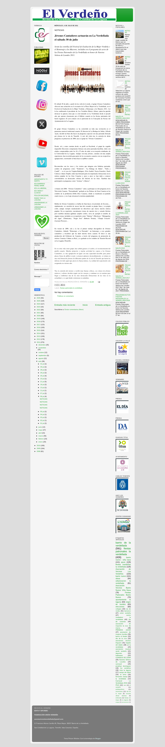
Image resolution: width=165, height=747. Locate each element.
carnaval (119, 664)
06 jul (42, 396)
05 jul (42, 411)
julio (40, 361)
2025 (39, 301)
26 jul (42, 373)
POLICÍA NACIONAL (41, 195)
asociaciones (125, 702)
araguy (117, 702)
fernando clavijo (121, 676)
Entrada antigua (103, 305)
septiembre (42, 355)
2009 (39, 448)
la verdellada (121, 679)
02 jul (42, 420)
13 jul (42, 387)
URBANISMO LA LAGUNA (40, 208)
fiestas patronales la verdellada (71, 288)
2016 (39, 327)
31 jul (42, 364)
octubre (41, 352)
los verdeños (125, 668)
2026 (39, 298)
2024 (39, 304)
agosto (41, 358)
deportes (119, 653)
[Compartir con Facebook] (62, 285)
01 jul (42, 423)
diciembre (42, 345)
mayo (40, 430)
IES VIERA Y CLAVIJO (38, 192)
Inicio (85, 305)
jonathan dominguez (123, 666)
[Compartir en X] (60, 285)
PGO (117, 685)
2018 (39, 321)
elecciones (120, 607)
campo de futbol (125, 672)
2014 (39, 333)
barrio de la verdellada (123, 544)
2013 (39, 336)
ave (125, 685)
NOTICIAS (43, 399)
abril (40, 433)
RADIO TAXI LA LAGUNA (39, 199)
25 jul (42, 376)
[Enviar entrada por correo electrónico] (98, 282)
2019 (39, 318)
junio (40, 427)
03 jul (42, 417)
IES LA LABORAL (40, 188)
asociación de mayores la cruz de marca (123, 626)
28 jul (42, 370)
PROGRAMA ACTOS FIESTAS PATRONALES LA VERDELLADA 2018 (123, 297)
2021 (39, 313)
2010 (39, 445)
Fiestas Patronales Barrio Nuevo (123, 594)
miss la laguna (125, 670)
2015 (39, 330)
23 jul (42, 379)
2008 (39, 451)
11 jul (42, 390)
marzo (40, 436)
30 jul (42, 367)
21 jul (42, 381)
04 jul (42, 414)
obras (118, 578)
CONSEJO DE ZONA (123, 657)
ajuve (123, 562)
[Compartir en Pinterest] (64, 285)
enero (40, 442)
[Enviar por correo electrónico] (55, 285)
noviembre (42, 348)
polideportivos (120, 689)
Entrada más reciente (64, 305)
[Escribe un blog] (58, 285)
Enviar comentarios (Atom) (74, 309)
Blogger (98, 738)
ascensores (119, 691)
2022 (39, 310)
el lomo (123, 674)
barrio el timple (121, 636)
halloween (119, 655)
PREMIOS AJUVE (123, 630)
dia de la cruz (121, 638)
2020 (39, 316)
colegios (118, 609)
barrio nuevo (121, 576)
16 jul (42, 384)
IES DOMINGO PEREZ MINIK (39, 184)
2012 (39, 339)
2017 (39, 324)
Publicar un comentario (65, 296)
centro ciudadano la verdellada (123, 617)
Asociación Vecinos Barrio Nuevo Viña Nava (123, 588)
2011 (39, 342)
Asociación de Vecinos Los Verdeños (123, 571)
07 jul (42, 393)
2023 (39, 307)
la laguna (125, 700)
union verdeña (125, 613)
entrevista (119, 698)
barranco (127, 611)
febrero (41, 439)
